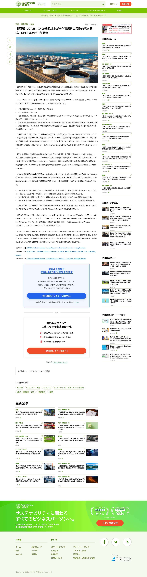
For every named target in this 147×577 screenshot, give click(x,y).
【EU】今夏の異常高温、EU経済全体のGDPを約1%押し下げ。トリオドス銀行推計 (29, 413)
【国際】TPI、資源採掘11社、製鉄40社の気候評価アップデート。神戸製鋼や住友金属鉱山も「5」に (116, 137)
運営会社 (76, 554)
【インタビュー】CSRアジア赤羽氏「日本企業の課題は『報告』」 (120, 226)
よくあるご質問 (79, 550)
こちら (76, 302)
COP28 (20, 387)
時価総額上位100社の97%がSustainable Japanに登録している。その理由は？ (73, 15)
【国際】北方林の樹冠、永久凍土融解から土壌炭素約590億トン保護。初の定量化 (116, 77)
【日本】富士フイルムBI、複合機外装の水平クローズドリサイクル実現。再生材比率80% (116, 96)
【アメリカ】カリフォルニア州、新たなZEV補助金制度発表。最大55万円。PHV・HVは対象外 (71, 454)
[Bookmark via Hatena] (10, 61)
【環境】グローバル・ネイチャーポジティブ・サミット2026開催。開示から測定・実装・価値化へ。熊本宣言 (120, 264)
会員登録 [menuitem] (125, 4)
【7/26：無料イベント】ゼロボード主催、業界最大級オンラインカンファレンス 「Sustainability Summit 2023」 (120, 356)
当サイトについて (58, 546)
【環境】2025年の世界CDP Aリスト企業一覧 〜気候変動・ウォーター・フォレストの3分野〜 (121, 301)
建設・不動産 (19, 423)
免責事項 (54, 550)
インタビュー (49, 10)
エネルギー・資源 (33, 387)
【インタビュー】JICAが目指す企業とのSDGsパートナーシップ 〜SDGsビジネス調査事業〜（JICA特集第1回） (120, 234)
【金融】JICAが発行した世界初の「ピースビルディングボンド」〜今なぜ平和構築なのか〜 (120, 209)
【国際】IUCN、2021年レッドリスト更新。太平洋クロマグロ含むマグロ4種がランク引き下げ (116, 127)
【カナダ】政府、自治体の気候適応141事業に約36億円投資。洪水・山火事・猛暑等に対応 (71, 480)
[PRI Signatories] (122, 557)
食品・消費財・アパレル (107, 114)
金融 (17, 410)
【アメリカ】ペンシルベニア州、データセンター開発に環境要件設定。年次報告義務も (28, 453)
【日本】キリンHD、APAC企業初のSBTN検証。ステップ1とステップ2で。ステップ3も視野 (116, 117)
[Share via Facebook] (10, 54)
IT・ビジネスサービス (21, 449)
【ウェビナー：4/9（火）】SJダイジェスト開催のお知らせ (120, 329)
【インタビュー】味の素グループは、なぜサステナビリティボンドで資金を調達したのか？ (120, 244)
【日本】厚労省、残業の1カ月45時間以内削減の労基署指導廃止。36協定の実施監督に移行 (71, 413)
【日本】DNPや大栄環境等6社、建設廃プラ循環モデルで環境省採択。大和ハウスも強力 (29, 426)
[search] (103, 4)
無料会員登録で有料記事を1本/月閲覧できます (57, 270)
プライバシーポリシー (82, 546)
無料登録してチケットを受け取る (56, 295)
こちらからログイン (60, 362)
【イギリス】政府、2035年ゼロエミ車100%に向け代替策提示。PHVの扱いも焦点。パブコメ (29, 467)
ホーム (18, 546)
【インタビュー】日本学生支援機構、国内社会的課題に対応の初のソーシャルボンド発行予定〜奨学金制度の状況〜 (120, 218)
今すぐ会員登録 (110, 522)
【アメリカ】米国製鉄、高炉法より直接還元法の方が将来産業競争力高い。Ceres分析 (116, 46)
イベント (19, 554)
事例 (17, 550)
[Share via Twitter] (10, 47)
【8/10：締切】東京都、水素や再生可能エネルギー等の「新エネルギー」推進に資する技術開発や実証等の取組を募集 (120, 321)
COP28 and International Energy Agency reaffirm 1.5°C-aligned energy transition (56, 248)
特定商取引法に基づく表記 (84, 558)
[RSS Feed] (127, 542)
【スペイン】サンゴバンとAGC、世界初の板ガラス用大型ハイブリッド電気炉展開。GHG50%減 (116, 178)
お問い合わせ (56, 558)
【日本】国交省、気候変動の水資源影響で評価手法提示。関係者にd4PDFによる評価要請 (71, 467)
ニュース (26, 10)
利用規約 (54, 554)
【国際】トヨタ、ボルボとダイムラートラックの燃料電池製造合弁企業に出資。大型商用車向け (116, 148)
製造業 (60, 436)
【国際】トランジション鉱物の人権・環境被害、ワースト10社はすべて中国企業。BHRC (116, 86)
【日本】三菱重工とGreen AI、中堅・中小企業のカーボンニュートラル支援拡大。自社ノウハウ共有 (116, 57)
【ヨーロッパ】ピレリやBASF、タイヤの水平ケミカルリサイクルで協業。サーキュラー (71, 439)
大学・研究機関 (105, 74)
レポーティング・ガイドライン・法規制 (69, 387)
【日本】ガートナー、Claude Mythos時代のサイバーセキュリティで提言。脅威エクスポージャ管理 (116, 167)
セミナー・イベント (95, 10)
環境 (51, 392)
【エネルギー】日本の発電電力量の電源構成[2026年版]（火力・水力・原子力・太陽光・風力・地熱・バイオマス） (120, 291)
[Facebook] (104, 542)
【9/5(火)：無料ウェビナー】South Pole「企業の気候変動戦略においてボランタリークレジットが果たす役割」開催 (120, 338)
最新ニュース (37, 546)
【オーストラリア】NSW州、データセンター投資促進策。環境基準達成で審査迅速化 (29, 480)
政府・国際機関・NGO (25, 24)
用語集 (120, 10)
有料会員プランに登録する (56, 350)
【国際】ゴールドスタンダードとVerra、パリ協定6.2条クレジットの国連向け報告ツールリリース (29, 440)
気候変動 (42, 392)
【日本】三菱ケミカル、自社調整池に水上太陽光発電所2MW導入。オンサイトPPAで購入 (116, 107)
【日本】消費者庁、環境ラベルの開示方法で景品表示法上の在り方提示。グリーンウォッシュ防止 (71, 427)
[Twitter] (116, 542)
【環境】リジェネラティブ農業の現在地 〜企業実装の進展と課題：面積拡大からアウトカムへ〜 (120, 282)
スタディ (72, 10)
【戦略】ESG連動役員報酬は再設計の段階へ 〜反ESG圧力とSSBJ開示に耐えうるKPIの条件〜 (120, 273)
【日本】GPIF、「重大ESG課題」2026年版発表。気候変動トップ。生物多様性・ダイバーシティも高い (116, 157)
